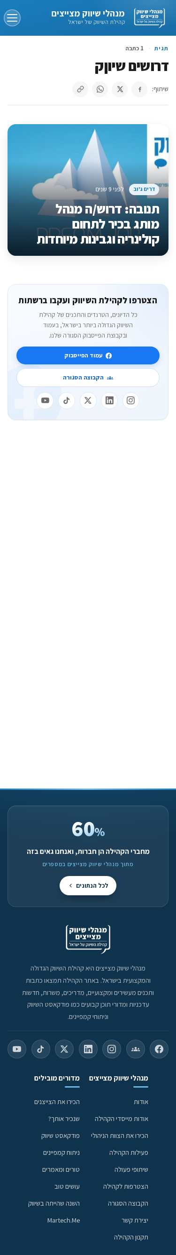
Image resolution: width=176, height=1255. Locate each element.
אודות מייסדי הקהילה (121, 1118)
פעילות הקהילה (128, 1152)
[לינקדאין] (109, 400)
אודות (141, 1101)
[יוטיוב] (45, 400)
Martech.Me (63, 1220)
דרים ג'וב (144, 188)
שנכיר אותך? (64, 1118)
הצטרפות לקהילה (125, 1186)
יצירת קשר (135, 1220)
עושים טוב (67, 1186)
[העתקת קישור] (80, 89)
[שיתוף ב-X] (120, 89)
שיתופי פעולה (131, 1169)
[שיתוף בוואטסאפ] (100, 89)
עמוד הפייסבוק (83, 355)
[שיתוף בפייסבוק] (139, 89)
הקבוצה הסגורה (83, 377)
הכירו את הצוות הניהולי (119, 1135)
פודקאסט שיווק (60, 1135)
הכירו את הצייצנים (57, 1101)
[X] (88, 400)
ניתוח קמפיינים (61, 1152)
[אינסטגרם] (130, 400)
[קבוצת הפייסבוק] (135, 1049)
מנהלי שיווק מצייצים (88, 13)
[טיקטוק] (66, 400)
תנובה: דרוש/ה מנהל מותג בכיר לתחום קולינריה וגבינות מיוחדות (98, 223)
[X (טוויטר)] (64, 1049)
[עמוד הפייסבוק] (159, 1049)
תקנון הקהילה (131, 1236)
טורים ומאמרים (61, 1169)
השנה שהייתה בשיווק (54, 1203)
